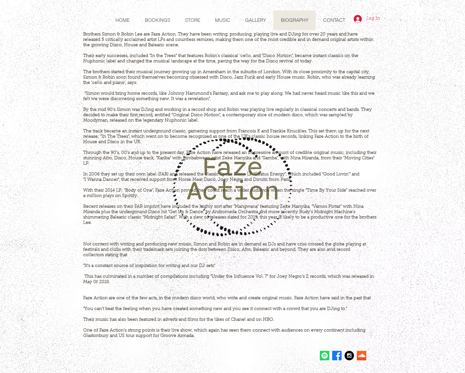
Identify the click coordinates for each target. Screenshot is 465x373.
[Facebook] (337, 355)
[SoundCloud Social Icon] (361, 355)
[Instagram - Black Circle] (349, 355)
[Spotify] (324, 355)
